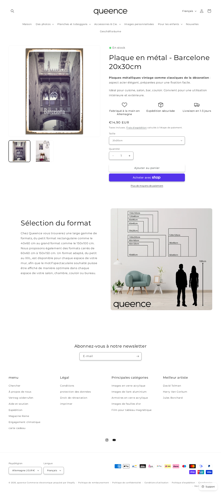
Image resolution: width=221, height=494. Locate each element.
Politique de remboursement (93, 482)
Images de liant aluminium (129, 391)
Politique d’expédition (183, 482)
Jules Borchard (172, 397)
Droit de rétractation (73, 397)
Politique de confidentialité (126, 482)
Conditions (67, 385)
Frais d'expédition (136, 127)
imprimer (66, 403)
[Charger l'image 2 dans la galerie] (43, 151)
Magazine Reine (19, 415)
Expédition (15, 409)
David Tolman (172, 385)
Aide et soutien (18, 403)
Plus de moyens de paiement (147, 185)
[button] (12, 11)
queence (21, 482)
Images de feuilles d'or (126, 403)
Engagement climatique (24, 421)
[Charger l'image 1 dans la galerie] (19, 151)
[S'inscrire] (137, 356)
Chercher (15, 385)
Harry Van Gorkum (175, 391)
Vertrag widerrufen (21, 397)
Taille (112, 133)
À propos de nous (20, 391)
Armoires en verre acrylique (130, 397)
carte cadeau (17, 428)
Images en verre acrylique (128, 385)
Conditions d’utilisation (157, 482)
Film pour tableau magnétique (132, 409)
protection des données (75, 391)
